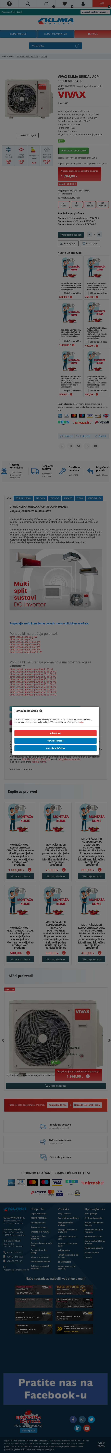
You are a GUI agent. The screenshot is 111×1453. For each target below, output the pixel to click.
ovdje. (81, 722)
